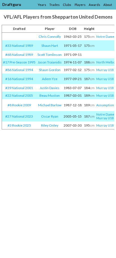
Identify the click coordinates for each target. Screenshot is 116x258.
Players (80, 4)
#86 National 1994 (19, 70)
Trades (54, 4)
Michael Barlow (49, 105)
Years (42, 4)
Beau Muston (49, 95)
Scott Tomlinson (49, 54)
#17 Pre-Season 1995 (19, 62)
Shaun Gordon (50, 70)
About (107, 4)
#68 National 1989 (19, 54)
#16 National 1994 (19, 79)
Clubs (67, 4)
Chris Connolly (50, 36)
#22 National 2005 (19, 95)
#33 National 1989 (19, 45)
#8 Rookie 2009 (19, 105)
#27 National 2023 (19, 116)
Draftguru (11, 4)
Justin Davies (49, 88)
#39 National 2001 (19, 88)
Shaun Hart (49, 45)
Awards (94, 4)
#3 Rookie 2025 (19, 125)
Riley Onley (49, 125)
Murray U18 (104, 70)
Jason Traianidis (50, 62)
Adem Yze (49, 79)
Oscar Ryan (49, 116)
